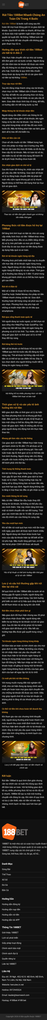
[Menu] (3, 4)
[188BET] (23, 4)
